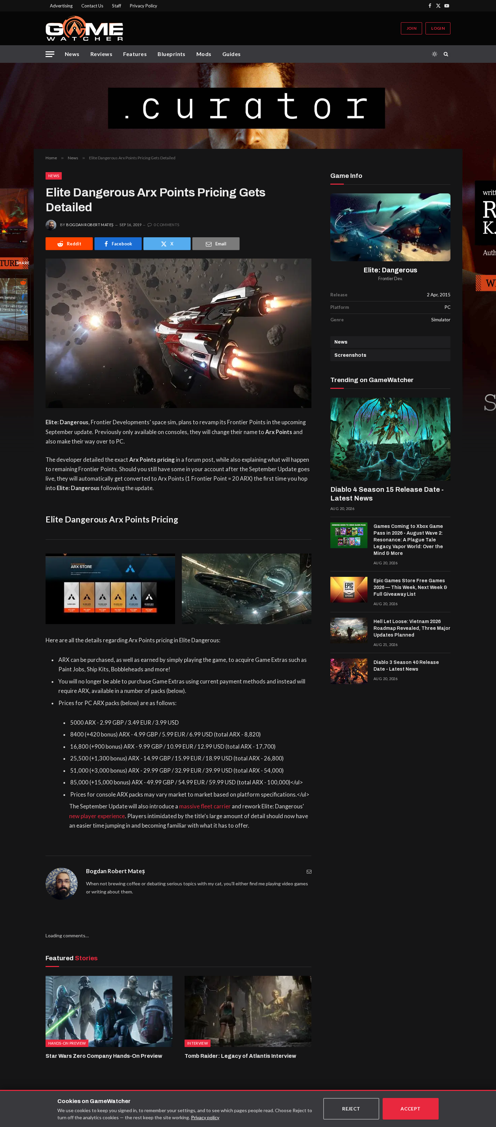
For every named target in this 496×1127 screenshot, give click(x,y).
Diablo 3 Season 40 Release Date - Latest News (406, 666)
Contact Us (92, 5)
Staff (116, 5)
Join (411, 28)
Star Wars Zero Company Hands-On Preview (104, 1056)
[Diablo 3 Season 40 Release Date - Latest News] (348, 671)
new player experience (97, 816)
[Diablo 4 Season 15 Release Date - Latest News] (390, 439)
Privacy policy (205, 1117)
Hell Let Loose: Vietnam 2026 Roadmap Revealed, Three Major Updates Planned (412, 628)
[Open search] (447, 54)
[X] (23, 312)
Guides (231, 54)
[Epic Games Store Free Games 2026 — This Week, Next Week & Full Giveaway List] (348, 589)
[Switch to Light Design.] (435, 54)
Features (135, 54)
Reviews (101, 54)
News (72, 54)
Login (438, 28)
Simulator (440, 319)
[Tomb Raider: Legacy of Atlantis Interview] (248, 1011)
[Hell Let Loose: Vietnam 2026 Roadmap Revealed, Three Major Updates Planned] (348, 630)
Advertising (61, 5)
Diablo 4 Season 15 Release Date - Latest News (387, 494)
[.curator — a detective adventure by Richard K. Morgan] (248, 106)
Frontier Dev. (390, 278)
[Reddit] (23, 282)
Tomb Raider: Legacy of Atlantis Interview (240, 1056)
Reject (351, 1108)
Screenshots (350, 355)
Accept (411, 1108)
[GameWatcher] (84, 28)
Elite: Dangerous (390, 270)
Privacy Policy (143, 5)
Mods (204, 54)
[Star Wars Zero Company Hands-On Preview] (109, 1011)
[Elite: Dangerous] (390, 227)
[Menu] (50, 54)
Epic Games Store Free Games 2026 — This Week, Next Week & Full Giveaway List (410, 587)
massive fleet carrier (205, 806)
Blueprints (172, 54)
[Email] (23, 328)
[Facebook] (23, 297)
